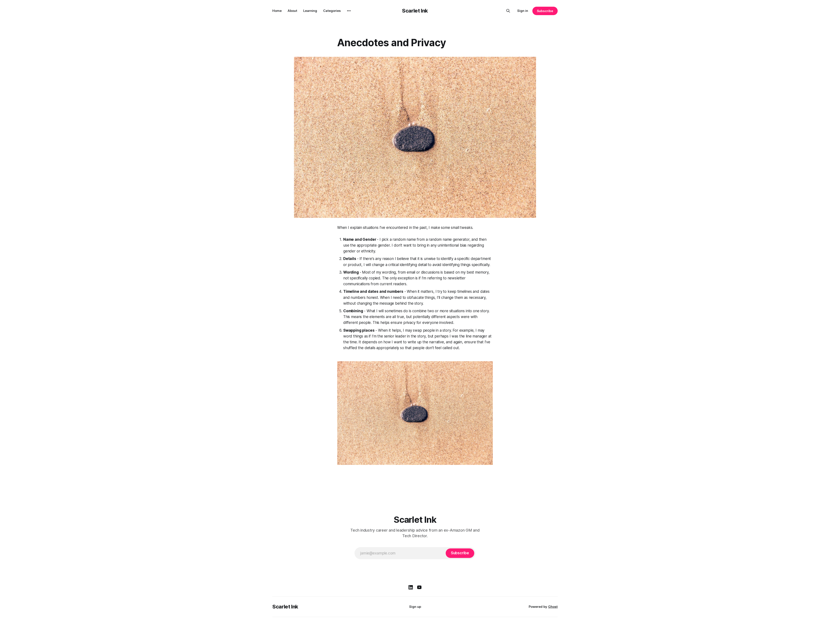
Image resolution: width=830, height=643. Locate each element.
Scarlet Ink (415, 11)
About (292, 11)
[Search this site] (508, 10)
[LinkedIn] (411, 587)
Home (277, 11)
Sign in (522, 11)
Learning (310, 11)
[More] (348, 10)
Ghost (553, 607)
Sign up (415, 607)
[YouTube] (419, 587)
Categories (332, 11)
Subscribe (545, 11)
